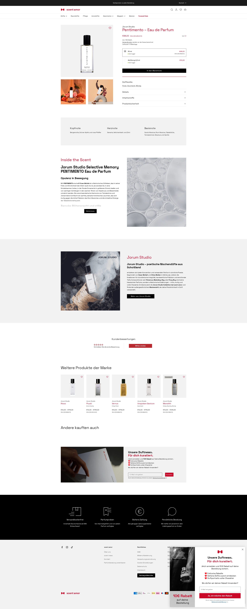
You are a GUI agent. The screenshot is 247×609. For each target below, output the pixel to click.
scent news (108, 556)
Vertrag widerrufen (146, 575)
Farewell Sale (143, 16)
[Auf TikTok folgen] (72, 547)
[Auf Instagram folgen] (67, 547)
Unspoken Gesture (145, 403)
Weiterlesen (90, 211)
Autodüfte (95, 16)
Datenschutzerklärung (159, 478)
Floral (124, 86)
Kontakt (107, 559)
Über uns (107, 552)
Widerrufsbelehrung (144, 556)
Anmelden (169, 474)
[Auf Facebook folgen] (62, 547)
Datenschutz (142, 566)
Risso (63, 403)
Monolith (167, 403)
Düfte (63, 16)
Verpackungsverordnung (146, 559)
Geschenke (107, 16)
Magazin (120, 16)
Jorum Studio (128, 27)
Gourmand (131, 86)
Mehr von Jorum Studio (141, 296)
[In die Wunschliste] (81, 377)
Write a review (140, 346)
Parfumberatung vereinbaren (114, 563)
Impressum (141, 570)
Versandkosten (127, 42)
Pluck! (89, 403)
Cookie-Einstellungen (145, 563)
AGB (138, 552)
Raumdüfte (75, 16)
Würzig (138, 86)
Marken (132, 16)
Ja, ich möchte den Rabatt (220, 595)
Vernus (115, 403)
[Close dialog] (242, 549)
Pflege (85, 16)
